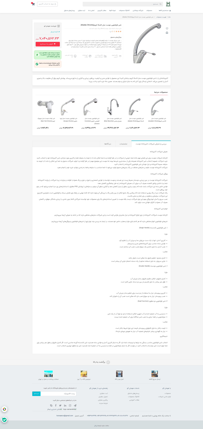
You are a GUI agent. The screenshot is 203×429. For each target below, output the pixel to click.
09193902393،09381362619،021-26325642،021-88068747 (107, 416)
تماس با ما (91, 11)
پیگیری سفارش (103, 400)
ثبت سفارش (81, 11)
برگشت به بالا (99, 362)
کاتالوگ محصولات (124, 11)
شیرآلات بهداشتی (138, 11)
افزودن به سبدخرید (46, 44)
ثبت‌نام (36, 394)
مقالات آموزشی (134, 400)
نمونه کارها (112, 11)
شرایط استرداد (103, 403)
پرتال (95, 426)
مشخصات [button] (123, 144)
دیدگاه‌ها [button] (107, 144)
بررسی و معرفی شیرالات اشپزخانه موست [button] (151, 144)
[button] (34, 4)
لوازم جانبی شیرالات (164, 397)
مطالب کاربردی (102, 11)
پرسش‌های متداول (69, 11)
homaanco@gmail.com (65, 416)
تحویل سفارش (103, 397)
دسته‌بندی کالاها (164, 11)
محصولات (149, 11)
